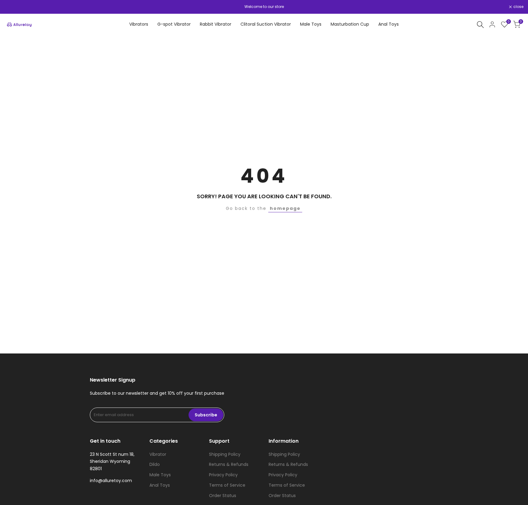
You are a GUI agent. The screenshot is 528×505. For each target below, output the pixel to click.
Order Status (222, 495)
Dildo (154, 464)
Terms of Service (227, 485)
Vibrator (157, 454)
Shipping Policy (224, 454)
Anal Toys (159, 485)
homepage (285, 208)
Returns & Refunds (228, 464)
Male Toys (160, 475)
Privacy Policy (223, 475)
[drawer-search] (480, 24)
